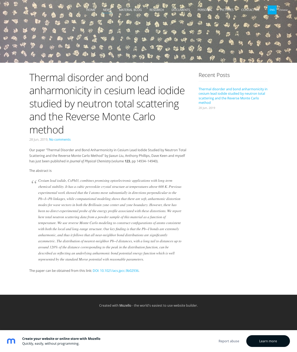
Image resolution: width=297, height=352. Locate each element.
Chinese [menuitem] (283, 10)
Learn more (268, 341)
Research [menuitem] (157, 10)
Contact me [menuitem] (250, 10)
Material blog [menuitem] (130, 10)
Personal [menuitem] (205, 10)
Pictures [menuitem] (227, 10)
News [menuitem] (107, 10)
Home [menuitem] (90, 10)
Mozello (125, 305)
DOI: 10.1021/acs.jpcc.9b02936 (116, 270)
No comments (60, 139)
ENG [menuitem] (272, 10)
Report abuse (229, 341)
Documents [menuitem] (181, 10)
